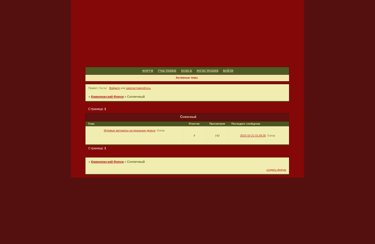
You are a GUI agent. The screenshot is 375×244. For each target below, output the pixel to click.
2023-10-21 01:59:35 (253, 135)
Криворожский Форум (107, 97)
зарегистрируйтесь (138, 88)
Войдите (114, 88)
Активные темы (187, 77)
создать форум (276, 169)
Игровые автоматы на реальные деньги (129, 130)
